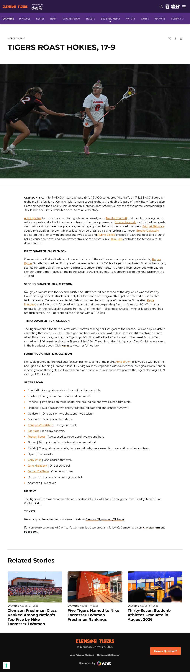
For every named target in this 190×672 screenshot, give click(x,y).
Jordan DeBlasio (38, 471)
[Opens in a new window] (175, 6)
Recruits (160, 18)
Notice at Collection (108, 655)
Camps (145, 18)
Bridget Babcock (153, 226)
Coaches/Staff (71, 18)
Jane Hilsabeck (37, 465)
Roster (40, 18)
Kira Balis (116, 239)
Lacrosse (13, 605)
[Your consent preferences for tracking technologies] (6, 665)
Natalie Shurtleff (116, 218)
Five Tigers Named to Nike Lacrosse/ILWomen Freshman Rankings (93, 615)
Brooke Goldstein (147, 230)
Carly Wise (34, 460)
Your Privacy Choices (82, 655)
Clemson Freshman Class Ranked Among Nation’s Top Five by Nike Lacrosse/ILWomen (32, 617)
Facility (130, 18)
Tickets (90, 18)
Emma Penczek (125, 222)
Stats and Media (110, 18)
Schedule (167, 6)
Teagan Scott (36, 436)
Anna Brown (123, 361)
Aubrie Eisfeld (106, 234)
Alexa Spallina (32, 218)
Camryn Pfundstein (40, 425)
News (53, 18)
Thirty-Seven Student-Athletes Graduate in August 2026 (149, 615)
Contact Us (177, 18)
